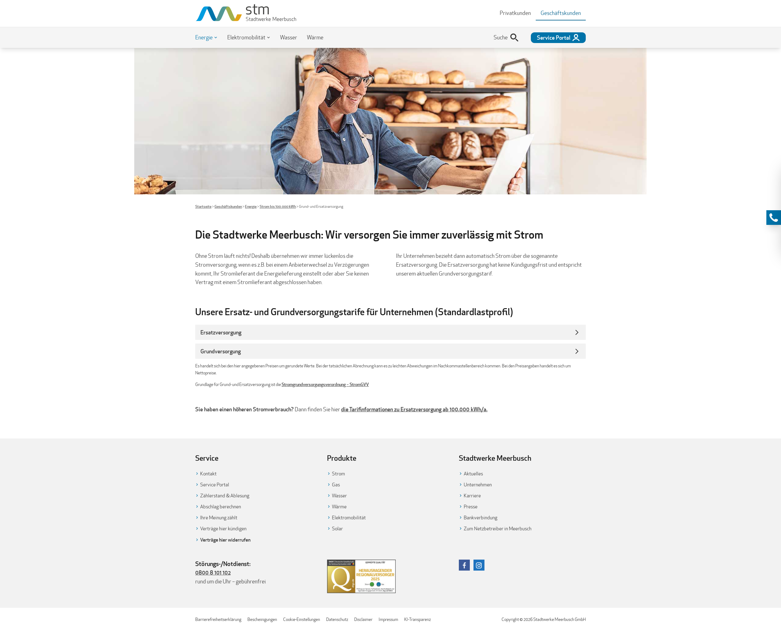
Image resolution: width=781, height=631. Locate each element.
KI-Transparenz (417, 619)
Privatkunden (515, 12)
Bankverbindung (480, 517)
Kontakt (208, 474)
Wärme (315, 37)
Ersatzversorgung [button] (220, 332)
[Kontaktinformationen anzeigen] (773, 217)
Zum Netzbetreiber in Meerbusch (497, 528)
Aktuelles (473, 474)
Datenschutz (337, 619)
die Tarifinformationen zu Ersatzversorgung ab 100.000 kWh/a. (414, 409)
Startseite (203, 206)
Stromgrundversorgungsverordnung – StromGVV (325, 384)
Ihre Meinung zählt (218, 517)
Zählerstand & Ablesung (224, 495)
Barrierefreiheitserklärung (218, 619)
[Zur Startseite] (246, 13)
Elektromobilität (246, 37)
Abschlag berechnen (220, 506)
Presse (470, 506)
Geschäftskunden (228, 206)
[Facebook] (464, 565)
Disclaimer (363, 619)
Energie (204, 37)
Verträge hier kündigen (223, 528)
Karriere (472, 495)
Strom (338, 474)
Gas (336, 484)
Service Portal (214, 484)
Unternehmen (478, 484)
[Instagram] (478, 565)
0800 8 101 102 (213, 572)
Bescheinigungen (262, 619)
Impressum (388, 619)
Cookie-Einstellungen (301, 619)
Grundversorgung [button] (220, 351)
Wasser (288, 37)
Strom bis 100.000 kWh (278, 206)
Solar (337, 528)
